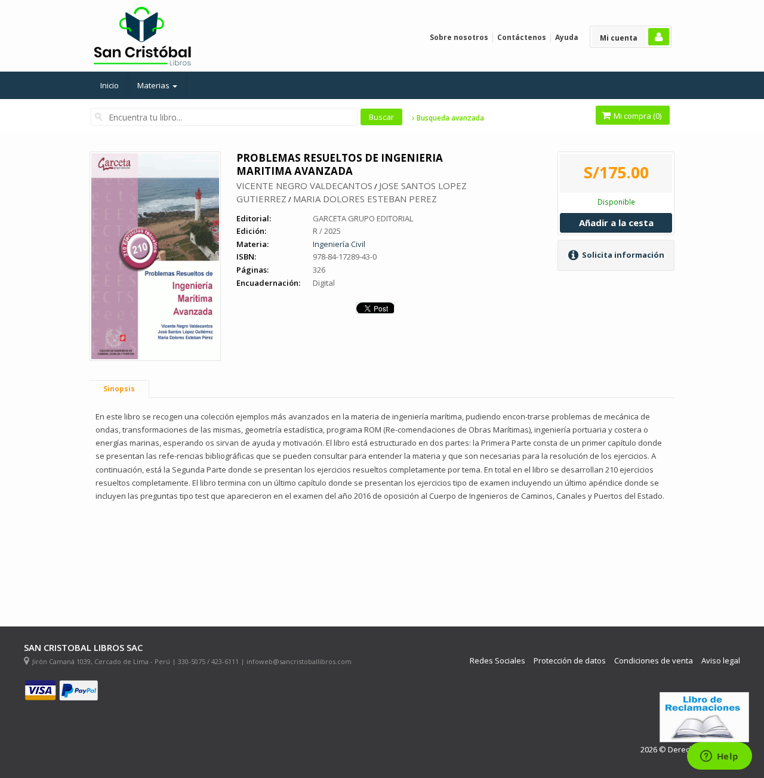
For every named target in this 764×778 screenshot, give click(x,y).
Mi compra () (636, 115)
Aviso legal (720, 660)
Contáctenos (521, 37)
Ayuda (566, 37)
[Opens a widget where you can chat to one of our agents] (719, 757)
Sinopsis (119, 389)
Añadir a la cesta (616, 223)
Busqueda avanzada (449, 118)
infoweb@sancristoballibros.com (299, 661)
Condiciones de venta (653, 660)
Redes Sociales (497, 660)
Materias (154, 85)
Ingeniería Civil (339, 244)
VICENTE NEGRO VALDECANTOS (304, 186)
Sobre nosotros (459, 37)
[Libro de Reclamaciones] (704, 717)
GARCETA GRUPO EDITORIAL (363, 218)
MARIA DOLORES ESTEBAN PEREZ (365, 199)
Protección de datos (570, 660)
